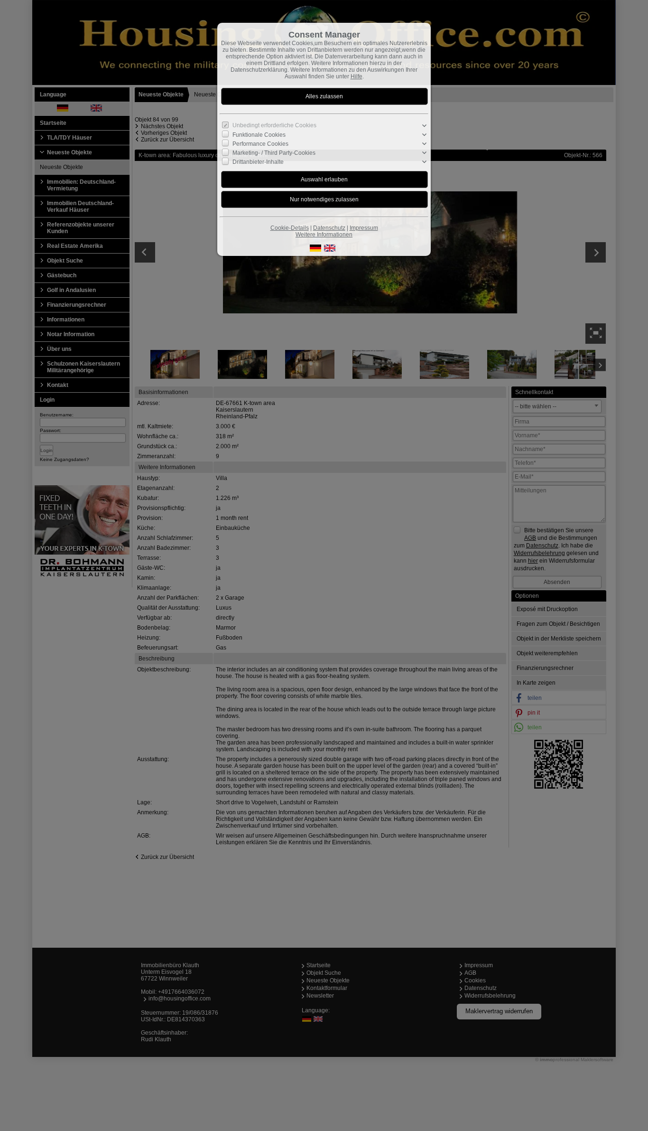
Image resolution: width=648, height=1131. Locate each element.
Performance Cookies (260, 144)
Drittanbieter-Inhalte (258, 162)
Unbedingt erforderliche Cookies (274, 125)
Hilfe (356, 76)
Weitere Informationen (324, 234)
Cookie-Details (289, 228)
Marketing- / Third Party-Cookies (273, 153)
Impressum (364, 228)
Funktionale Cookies (259, 135)
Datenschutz (329, 228)
